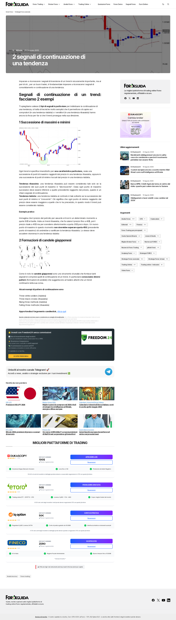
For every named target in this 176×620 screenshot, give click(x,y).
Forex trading (25, 576)
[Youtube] (134, 98)
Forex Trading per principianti (134, 230)
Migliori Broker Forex (130, 242)
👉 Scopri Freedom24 (19, 356)
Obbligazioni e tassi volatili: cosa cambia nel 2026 (149, 199)
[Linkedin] (138, 98)
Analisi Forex (128, 219)
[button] (163, 4)
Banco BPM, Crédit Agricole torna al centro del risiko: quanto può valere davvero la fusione (150, 185)
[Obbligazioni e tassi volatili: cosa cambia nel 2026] (124, 198)
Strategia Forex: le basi (158, 259)
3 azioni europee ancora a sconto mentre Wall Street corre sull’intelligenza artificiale (150, 171)
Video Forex (127, 270)
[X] (130, 98)
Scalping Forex (128, 253)
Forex (11, 12)
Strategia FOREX (147, 253)
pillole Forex (153, 248)
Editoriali (126, 225)
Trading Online (129, 265)
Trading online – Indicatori (151, 265)
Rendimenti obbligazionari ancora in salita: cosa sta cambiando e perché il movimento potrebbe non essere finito (149, 157)
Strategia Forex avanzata (22, 12)
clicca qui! (61, 311)
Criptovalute (156, 219)
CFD (142, 219)
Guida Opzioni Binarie (131, 236)
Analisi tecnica (12, 576)
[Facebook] (125, 98)
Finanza (141, 225)
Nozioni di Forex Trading (132, 248)
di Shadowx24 (136, 152)
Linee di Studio (152, 236)
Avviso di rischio (41, 617)
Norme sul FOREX (152, 242)
